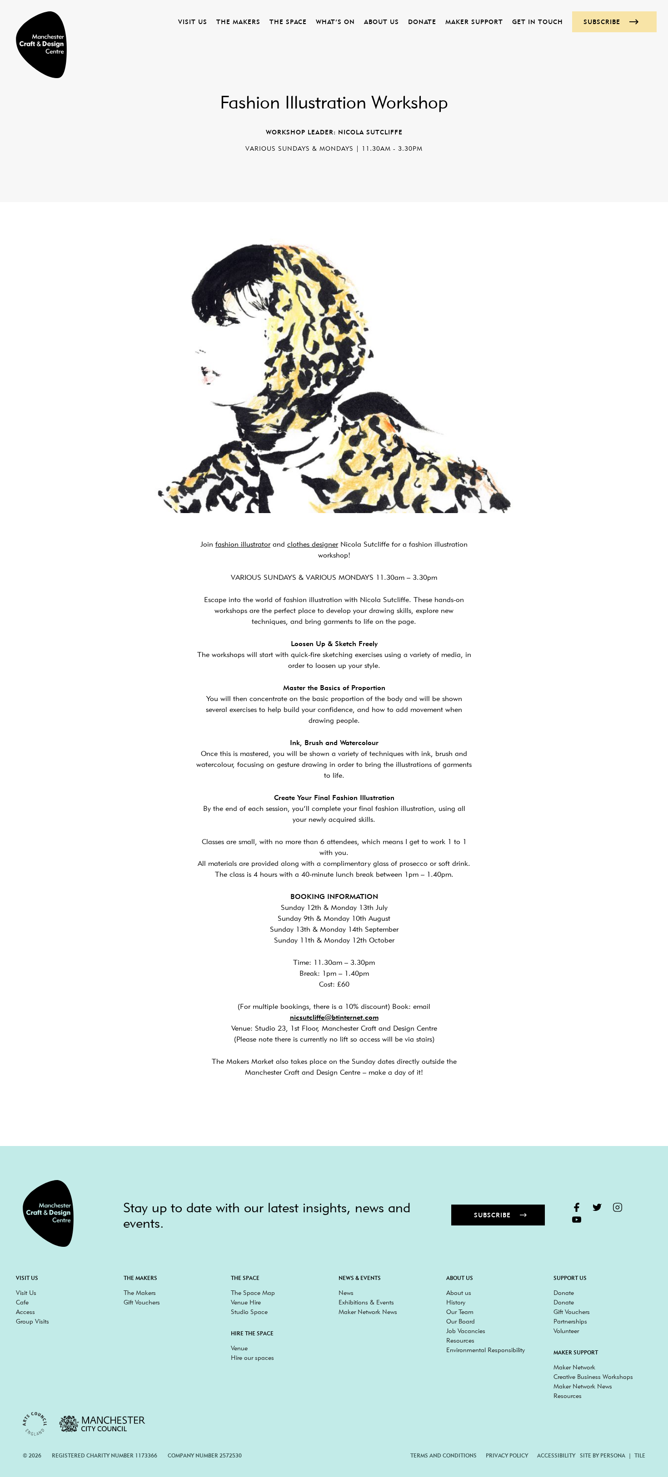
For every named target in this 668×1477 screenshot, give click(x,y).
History (455, 1302)
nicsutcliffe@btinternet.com (334, 1017)
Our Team (460, 1311)
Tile (639, 1455)
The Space (288, 21)
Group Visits (32, 1321)
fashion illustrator (242, 544)
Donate (422, 21)
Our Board (460, 1321)
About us (381, 21)
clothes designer (312, 544)
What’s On (335, 21)
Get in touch (537, 21)
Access (25, 1311)
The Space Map (253, 1292)
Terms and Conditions (443, 1455)
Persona (612, 1455)
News (346, 1292)
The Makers (238, 21)
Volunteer (566, 1330)
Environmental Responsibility (485, 1350)
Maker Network (574, 1367)
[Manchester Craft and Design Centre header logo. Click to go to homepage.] (36, 44)
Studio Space (249, 1311)
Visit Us (192, 21)
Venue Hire (246, 1302)
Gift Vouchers (142, 1302)
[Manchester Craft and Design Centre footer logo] (48, 1213)
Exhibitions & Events (366, 1302)
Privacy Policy (507, 1455)
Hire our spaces (252, 1357)
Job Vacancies (465, 1330)
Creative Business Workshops (593, 1376)
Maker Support (474, 21)
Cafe (22, 1302)
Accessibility (556, 1455)
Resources (460, 1340)
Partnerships (570, 1321)
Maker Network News (368, 1311)
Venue (239, 1348)
